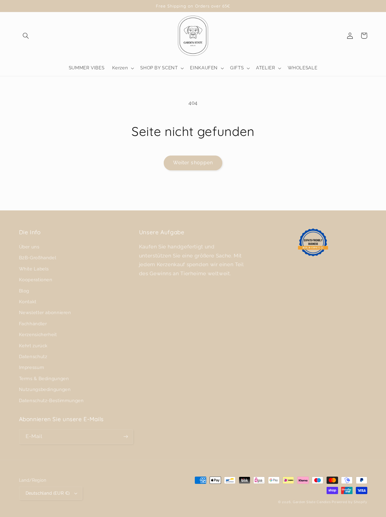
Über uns (29, 246)
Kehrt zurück (33, 345)
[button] (26, 36)
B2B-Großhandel (37, 257)
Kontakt (27, 301)
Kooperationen (35, 279)
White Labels (34, 268)
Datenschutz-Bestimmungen (51, 400)
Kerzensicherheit (38, 334)
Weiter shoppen (193, 163)
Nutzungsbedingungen (45, 389)
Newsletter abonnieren (45, 312)
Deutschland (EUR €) (48, 493)
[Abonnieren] (125, 436)
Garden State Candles (312, 502)
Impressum (31, 367)
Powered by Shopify (349, 502)
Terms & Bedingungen (44, 378)
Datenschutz (33, 356)
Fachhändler (33, 323)
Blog (24, 290)
